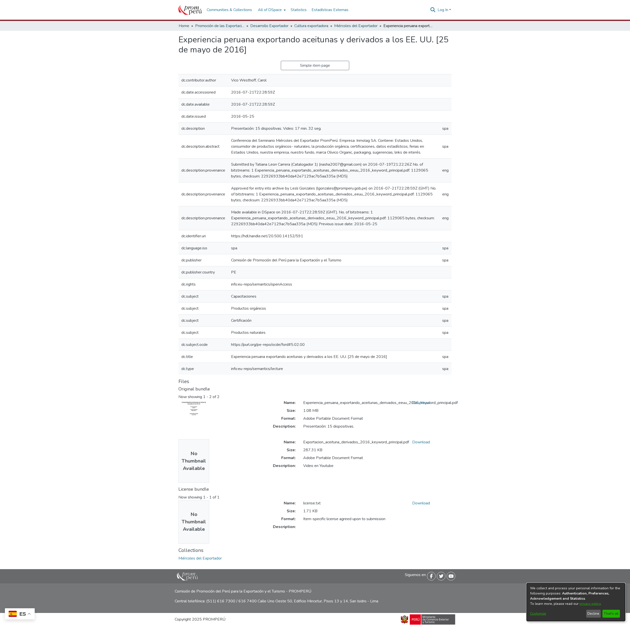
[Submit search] (433, 10)
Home (184, 26)
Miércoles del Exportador (356, 26)
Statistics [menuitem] (299, 10)
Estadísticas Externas (330, 10)
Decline (593, 613)
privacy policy (590, 603)
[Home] (190, 10)
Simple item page (315, 65)
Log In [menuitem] (443, 10)
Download (421, 402)
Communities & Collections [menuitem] (229, 10)
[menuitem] (271, 10)
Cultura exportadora (311, 26)
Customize (538, 613)
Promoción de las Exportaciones (219, 26)
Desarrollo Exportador (269, 26)
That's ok (611, 613)
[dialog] (576, 602)
